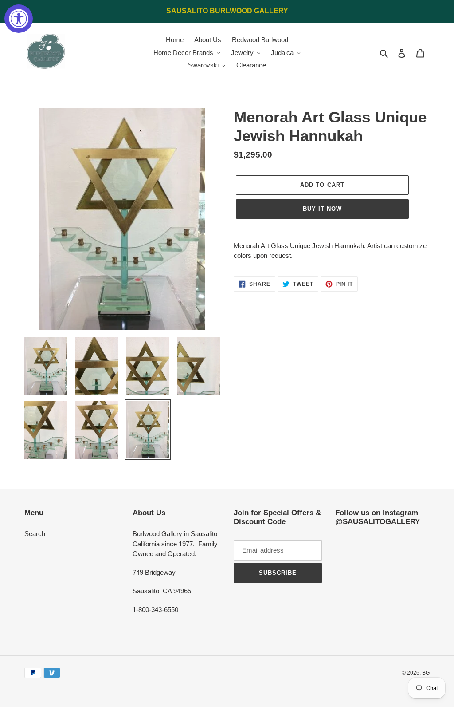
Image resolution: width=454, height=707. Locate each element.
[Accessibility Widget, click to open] (18, 18)
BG (426, 673)
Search (34, 533)
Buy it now (322, 208)
